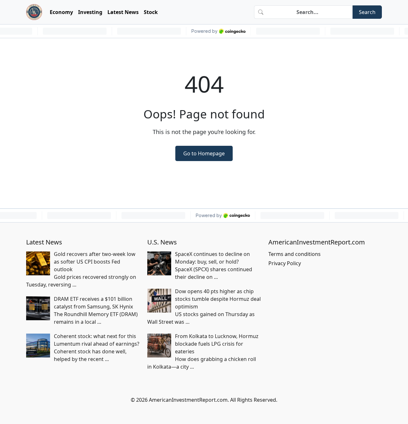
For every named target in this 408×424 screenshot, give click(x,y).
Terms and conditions (294, 254)
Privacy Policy (284, 263)
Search (367, 12)
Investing (90, 12)
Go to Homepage (204, 153)
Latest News (123, 12)
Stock (151, 12)
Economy (61, 12)
